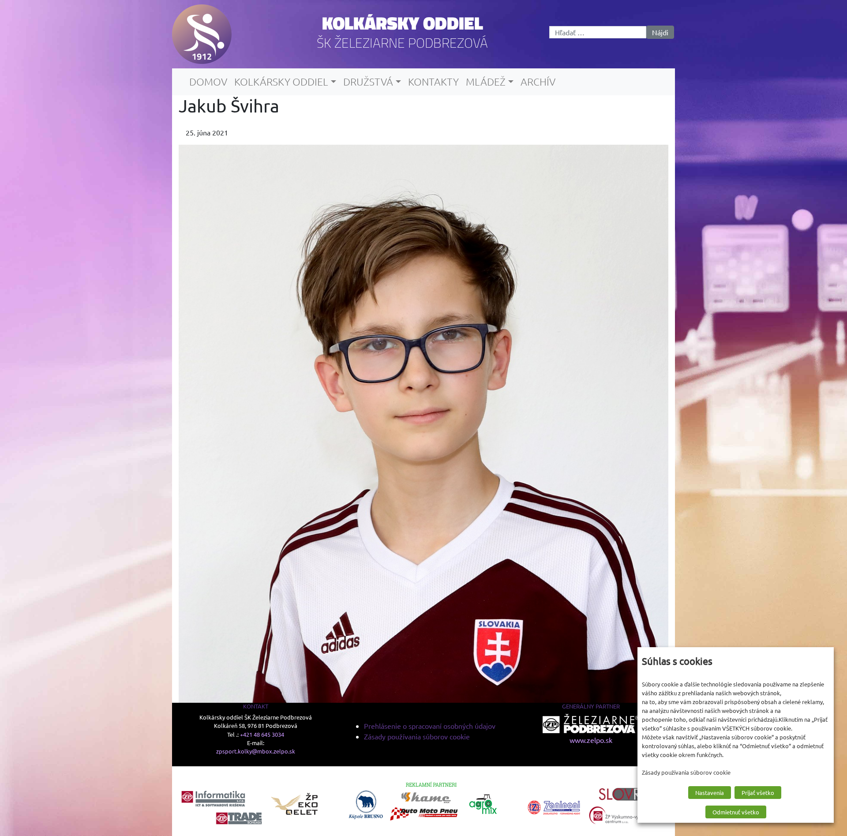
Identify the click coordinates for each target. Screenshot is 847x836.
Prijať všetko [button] (758, 792)
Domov (208, 81)
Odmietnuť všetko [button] (735, 812)
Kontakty (433, 81)
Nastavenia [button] (709, 792)
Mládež (486, 81)
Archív (538, 81)
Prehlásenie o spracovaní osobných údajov (429, 725)
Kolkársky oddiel (402, 23)
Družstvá (368, 81)
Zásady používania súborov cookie (417, 736)
